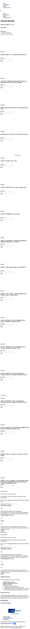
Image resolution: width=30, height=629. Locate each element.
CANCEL (9, 505)
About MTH (6, 4)
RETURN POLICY (7, 618)
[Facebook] (15, 623)
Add (2, 61)
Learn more (15, 627)
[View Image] (8, 49)
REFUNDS (6, 619)
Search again (3, 31)
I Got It (20, 627)
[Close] (1, 30)
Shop (4, 6)
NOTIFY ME (3, 505)
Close (2, 520)
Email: (2, 504)
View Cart (12, 515)
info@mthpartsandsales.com (7, 623)
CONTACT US (6, 7)
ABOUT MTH (6, 616)
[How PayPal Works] (15, 612)
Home (4, 3)
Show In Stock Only (6, 32)
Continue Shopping (5, 515)
